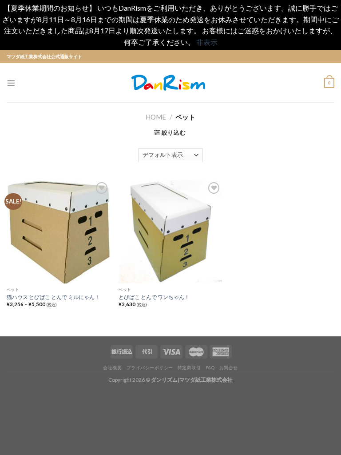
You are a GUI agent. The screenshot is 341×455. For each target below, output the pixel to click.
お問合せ (228, 367)
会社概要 (112, 367)
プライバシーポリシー (150, 367)
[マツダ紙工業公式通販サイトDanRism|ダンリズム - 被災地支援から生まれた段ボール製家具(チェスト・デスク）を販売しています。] (170, 82)
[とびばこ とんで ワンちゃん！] (170, 231)
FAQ (210, 367)
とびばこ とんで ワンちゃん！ (154, 297)
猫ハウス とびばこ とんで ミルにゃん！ (53, 297)
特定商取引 (189, 367)
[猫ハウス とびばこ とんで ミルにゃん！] (58, 231)
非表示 (207, 42)
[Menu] (11, 83)
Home (156, 117)
